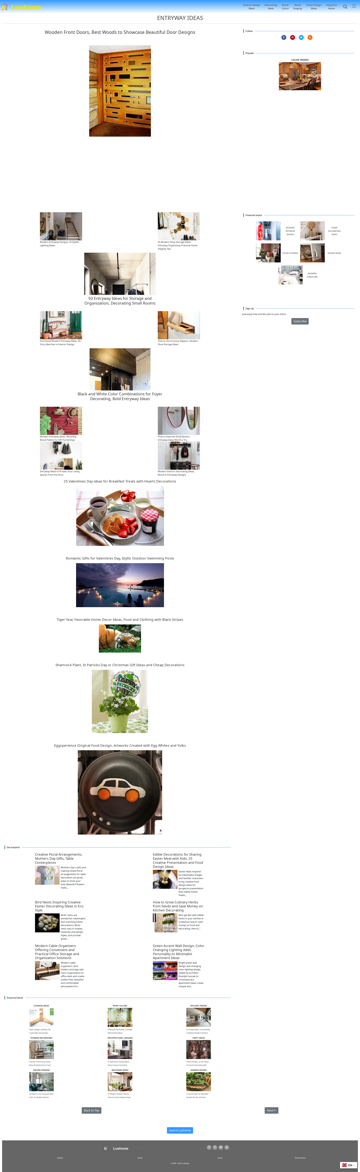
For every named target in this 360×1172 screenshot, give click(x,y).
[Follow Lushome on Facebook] (283, 37)
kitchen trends (198, 1005)
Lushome (26, 7)
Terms (220, 1158)
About (140, 1158)
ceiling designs (41, 1070)
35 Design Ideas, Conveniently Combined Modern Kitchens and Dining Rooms (198, 1032)
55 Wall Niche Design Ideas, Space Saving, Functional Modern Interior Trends (119, 1065)
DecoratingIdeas (271, 7)
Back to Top (91, 1110)
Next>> (271, 1110)
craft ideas (198, 1038)
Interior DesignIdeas (251, 7)
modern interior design (290, 231)
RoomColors (285, 7)
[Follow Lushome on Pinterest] (292, 37)
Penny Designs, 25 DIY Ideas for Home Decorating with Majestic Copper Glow (197, 1065)
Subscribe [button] (300, 321)
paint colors (120, 1005)
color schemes (290, 253)
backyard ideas (120, 1070)
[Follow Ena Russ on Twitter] (301, 37)
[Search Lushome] (344, 6)
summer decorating (41, 1038)
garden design (199, 1070)
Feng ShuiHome (331, 7)
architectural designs (120, 1038)
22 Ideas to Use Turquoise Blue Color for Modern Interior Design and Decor (41, 1097)
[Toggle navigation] (353, 6)
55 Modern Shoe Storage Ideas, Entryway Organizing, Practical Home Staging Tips (177, 245)
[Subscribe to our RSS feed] (310, 37)
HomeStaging (297, 7)
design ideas (334, 253)
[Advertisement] (180, 181)
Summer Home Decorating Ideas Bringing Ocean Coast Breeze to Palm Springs (40, 1065)
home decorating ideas (334, 231)
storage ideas (41, 1005)
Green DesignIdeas (313, 7)
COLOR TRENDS (300, 59)
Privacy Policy (300, 1158)
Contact (60, 1158)
